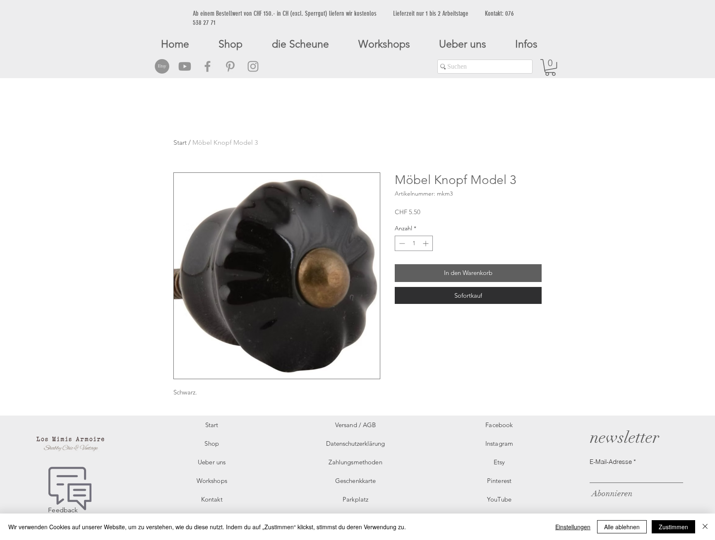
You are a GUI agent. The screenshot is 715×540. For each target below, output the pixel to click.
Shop (211, 443)
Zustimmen (673, 527)
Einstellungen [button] (572, 527)
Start (180, 142)
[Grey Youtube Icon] (185, 66)
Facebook (499, 425)
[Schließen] (705, 526)
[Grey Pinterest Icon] (230, 66)
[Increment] (426, 243)
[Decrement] (401, 243)
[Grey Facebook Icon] (207, 66)
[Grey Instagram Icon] (253, 66)
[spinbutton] (413, 243)
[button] (550, 67)
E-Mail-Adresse (611, 462)
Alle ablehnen (622, 527)
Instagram (499, 443)
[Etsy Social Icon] (162, 66)
